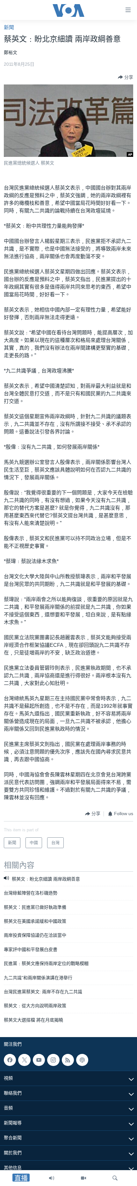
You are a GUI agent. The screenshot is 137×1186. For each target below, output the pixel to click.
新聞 (9, 27)
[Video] (83, 1178)
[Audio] (51, 1178)
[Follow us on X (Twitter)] (24, 1060)
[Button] (125, 77)
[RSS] (68, 1060)
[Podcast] (82, 1060)
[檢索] (115, 1178)
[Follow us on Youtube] (39, 1060)
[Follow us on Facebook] (10, 1060)
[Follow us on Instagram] (53, 1060)
